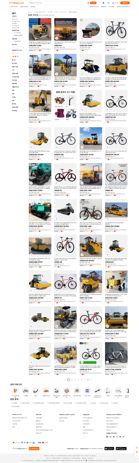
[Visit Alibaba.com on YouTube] (120, 437)
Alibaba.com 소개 (16, 414)
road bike (15, 403)
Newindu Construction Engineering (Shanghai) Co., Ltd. (91, 264)
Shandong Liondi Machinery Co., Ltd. (38, 84)
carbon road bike (25, 403)
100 (88, 379)
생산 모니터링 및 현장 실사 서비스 (44, 430)
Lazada (69, 455)
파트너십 (108, 430)
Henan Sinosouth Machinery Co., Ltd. (114, 301)
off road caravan (104, 403)
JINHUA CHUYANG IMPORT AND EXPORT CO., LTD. (116, 120)
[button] (88, 3)
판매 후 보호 (39, 427)
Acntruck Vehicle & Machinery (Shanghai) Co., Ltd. (40, 265)
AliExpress (46, 455)
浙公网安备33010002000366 (95, 460)
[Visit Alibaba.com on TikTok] (123, 437)
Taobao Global (76, 455)
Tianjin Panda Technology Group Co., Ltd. (115, 193)
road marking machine (39, 403)
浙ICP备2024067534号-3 (110, 460)
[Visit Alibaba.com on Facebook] (107, 437)
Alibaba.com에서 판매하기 (112, 417)
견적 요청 (61, 420)
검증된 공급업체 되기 (111, 427)
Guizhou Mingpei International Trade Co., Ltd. (116, 373)
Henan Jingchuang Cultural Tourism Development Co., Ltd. (91, 373)
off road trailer (16, 406)
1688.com (53, 455)
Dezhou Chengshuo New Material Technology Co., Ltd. (65, 49)
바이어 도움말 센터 (87, 417)
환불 (84, 427)
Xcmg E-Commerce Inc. (35, 158)
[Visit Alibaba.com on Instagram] (117, 437)
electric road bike (68, 403)
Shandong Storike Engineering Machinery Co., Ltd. (40, 49)
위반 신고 (85, 433)
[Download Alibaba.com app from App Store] (109, 448)
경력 (13, 427)
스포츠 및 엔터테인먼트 (39, 12)
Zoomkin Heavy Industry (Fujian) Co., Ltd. (115, 84)
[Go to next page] (91, 379)
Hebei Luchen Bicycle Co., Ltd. (62, 265)
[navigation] (18, 196)
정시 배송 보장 (39, 424)
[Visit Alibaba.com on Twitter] (114, 437)
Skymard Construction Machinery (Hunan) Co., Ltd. (91, 84)
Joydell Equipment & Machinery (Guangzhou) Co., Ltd (65, 84)
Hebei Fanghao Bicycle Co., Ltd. (62, 193)
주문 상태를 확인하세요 (112, 424)
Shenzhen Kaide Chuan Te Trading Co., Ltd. (64, 301)
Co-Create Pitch (16, 420)
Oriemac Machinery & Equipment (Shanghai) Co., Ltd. (40, 301)
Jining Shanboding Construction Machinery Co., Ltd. (91, 158)
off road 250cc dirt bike (54, 403)
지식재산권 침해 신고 (88, 430)
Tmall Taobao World (61, 455)
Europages (93, 455)
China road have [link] (73, 12)
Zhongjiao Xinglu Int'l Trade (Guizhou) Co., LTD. (91, 229)
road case (115, 403)
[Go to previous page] (65, 379)
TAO (82, 455)
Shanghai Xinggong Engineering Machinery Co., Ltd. (91, 301)
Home (29, 12)
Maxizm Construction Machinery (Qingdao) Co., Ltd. (116, 229)
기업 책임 (14, 424)
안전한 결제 (39, 417)
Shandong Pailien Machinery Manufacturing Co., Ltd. (40, 120)
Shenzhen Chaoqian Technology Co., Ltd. (115, 49)
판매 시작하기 (109, 420)
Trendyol (86, 455)
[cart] (108, 3)
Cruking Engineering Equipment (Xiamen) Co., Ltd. (40, 337)
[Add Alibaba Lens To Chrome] (34, 448)
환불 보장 (38, 420)
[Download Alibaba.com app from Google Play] (121, 448)
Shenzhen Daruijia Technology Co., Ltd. (64, 158)
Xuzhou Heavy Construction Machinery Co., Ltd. (116, 265)
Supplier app (70, 448)
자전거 (56, 12)
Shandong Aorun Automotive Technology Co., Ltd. (116, 337)
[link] (137, 448)
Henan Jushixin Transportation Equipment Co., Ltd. (65, 229)
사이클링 (50, 12)
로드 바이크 (63, 12)
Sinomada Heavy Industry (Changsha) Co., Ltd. (40, 229)
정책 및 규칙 (39, 433)
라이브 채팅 (86, 420)
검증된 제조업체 (63, 417)
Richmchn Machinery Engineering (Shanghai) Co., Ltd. (40, 373)
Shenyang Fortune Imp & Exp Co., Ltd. (114, 158)
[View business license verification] (84, 460)
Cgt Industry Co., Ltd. (85, 49)
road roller (93, 403)
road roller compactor (82, 403)
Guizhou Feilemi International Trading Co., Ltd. (91, 337)
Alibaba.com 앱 (84, 448)
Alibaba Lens (21, 448)
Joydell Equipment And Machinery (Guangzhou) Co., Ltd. (91, 120)
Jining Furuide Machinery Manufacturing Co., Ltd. (91, 193)
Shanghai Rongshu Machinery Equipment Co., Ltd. (65, 373)
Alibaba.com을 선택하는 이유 (19, 417)
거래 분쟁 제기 (86, 424)
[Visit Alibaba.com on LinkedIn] (110, 437)
